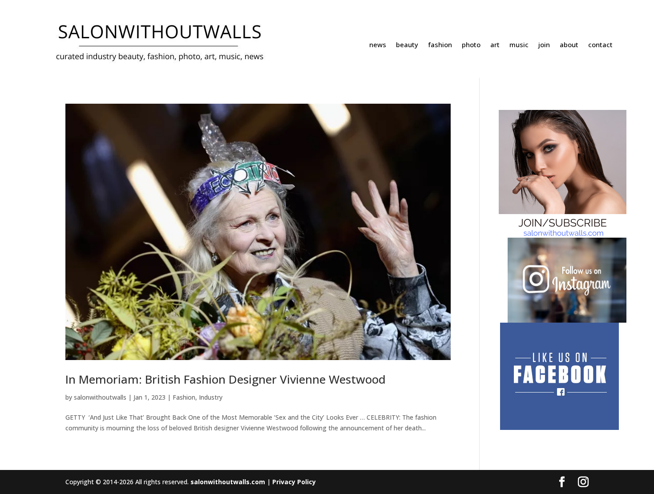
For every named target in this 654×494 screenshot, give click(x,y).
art (495, 45)
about (569, 45)
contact (600, 45)
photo (471, 45)
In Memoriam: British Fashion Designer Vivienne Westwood (225, 379)
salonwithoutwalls (100, 397)
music (519, 45)
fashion (440, 45)
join (544, 45)
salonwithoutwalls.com (227, 482)
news (377, 45)
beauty (407, 45)
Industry (210, 397)
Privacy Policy (294, 482)
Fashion (184, 397)
